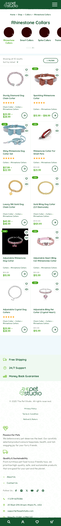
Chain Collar (8, 107)
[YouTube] (32, 490)
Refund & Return (30, 419)
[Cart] (52, 522)
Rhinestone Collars (11, 109)
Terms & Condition (30, 414)
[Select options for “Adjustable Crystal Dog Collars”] (24, 330)
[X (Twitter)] (26, 490)
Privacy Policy (30, 408)
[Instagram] (21, 490)
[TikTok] (37, 490)
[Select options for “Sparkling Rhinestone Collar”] (55, 115)
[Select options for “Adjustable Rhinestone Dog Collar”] (24, 274)
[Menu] (54, 4)
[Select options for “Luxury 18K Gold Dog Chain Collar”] (24, 222)
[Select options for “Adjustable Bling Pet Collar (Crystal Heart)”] (55, 330)
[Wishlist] (37, 522)
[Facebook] (16, 490)
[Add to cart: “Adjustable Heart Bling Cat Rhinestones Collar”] (55, 274)
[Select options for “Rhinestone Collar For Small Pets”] (55, 169)
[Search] (8, 521)
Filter (51, 60)
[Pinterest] (43, 490)
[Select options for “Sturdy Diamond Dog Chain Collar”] (24, 115)
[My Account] (22, 522)
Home (12, 14)
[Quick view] (26, 75)
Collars (28, 14)
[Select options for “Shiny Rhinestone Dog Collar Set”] (24, 169)
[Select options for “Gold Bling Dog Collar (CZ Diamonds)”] (55, 222)
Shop (20, 14)
